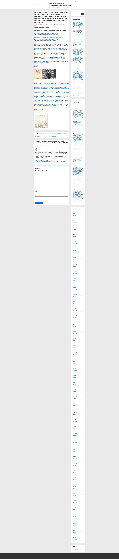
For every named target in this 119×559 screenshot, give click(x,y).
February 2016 (75, 433)
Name (36, 187)
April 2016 (74, 430)
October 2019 (74, 356)
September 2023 (75, 273)
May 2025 (74, 238)
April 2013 (74, 493)
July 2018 (74, 382)
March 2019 (74, 368)
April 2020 (74, 345)
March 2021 (74, 326)
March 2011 (74, 537)
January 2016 (74, 435)
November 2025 (75, 227)
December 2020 (75, 331)
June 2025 (74, 236)
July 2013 (74, 488)
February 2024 (75, 264)
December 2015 (75, 437)
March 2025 (74, 241)
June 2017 (74, 405)
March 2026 (74, 220)
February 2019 (75, 370)
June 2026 (74, 215)
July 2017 (74, 403)
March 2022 (74, 305)
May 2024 (74, 259)
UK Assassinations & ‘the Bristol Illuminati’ (55, 7)
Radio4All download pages (38, 109)
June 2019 (74, 363)
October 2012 (74, 504)
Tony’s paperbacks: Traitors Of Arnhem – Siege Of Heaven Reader (59, 5)
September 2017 (75, 400)
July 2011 (74, 530)
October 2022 (74, 292)
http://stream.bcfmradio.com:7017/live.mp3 (56, 37)
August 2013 (74, 486)
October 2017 (74, 398)
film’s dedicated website (59, 87)
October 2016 (74, 419)
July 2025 (74, 234)
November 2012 (75, 502)
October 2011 (74, 525)
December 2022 (75, 289)
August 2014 (74, 465)
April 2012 (74, 514)
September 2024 (75, 252)
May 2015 (74, 449)
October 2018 (74, 377)
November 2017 (75, 396)
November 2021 (75, 312)
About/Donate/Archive (69, 7)
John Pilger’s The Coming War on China (47, 87)
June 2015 (74, 447)
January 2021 (74, 329)
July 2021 (74, 319)
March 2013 (74, 495)
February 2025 (75, 243)
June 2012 (74, 511)
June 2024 (74, 257)
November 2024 (75, 248)
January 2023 (74, 287)
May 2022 (74, 301)
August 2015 (74, 444)
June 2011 (74, 532)
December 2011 (75, 521)
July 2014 (74, 467)
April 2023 (74, 282)
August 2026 (74, 211)
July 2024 (74, 255)
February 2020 (75, 349)
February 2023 (75, 285)
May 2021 (74, 322)
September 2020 (75, 336)
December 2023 (75, 268)
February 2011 (75, 539)
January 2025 (74, 245)
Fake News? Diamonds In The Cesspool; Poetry (56, 3)
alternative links (48, 40)
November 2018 (75, 375)
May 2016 (74, 428)
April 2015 (74, 451)
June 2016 (74, 426)
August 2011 (74, 528)
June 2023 (74, 278)
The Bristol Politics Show (39, 4)
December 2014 (75, 458)
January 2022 (74, 308)
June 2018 (74, 384)
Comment (37, 173)
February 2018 (75, 391)
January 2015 (74, 456)
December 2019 (75, 352)
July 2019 (74, 361)
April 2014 (74, 472)
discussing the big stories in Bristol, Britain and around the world (47, 33)
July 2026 (74, 213)
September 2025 (75, 231)
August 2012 (74, 507)
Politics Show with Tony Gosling (58, 24)
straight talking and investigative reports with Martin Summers (48, 34)
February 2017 (75, 412)
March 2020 (74, 347)
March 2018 (74, 389)
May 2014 (74, 470)
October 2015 (74, 440)
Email (36, 191)
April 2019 (74, 366)
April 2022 (74, 303)
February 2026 (75, 222)
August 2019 (74, 359)
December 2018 (75, 373)
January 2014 (74, 477)
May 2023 (74, 280)
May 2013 (74, 491)
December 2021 (75, 310)
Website (36, 195)
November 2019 (75, 354)
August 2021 (74, 317)
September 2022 (75, 294)
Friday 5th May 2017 (41, 27)
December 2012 (75, 500)
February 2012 (75, 518)
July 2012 (74, 509)
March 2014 (74, 474)
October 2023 (74, 271)
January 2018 (74, 393)
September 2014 (75, 463)
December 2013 (75, 479)
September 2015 (75, 442)
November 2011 (75, 523)
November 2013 (75, 481)
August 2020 (74, 338)
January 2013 (74, 498)
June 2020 (74, 342)
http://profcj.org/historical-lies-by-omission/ (42, 160)
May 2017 (74, 407)
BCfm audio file (36, 65)
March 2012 (74, 516)
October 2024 (74, 250)
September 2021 (75, 315)
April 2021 (74, 324)
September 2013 (75, 484)
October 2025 (74, 229)
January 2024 (74, 266)
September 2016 (75, 421)
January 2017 (74, 414)
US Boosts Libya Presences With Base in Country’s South (50, 93)
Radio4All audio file (37, 66)
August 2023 (74, 275)
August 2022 (74, 296)
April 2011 (74, 535)
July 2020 (74, 340)
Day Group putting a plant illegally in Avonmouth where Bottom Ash (56, 54)
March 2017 (74, 410)
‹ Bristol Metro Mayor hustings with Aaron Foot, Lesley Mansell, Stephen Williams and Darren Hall (42, 135)
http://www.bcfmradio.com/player (43, 37)
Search (82, 13)
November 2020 (75, 333)
